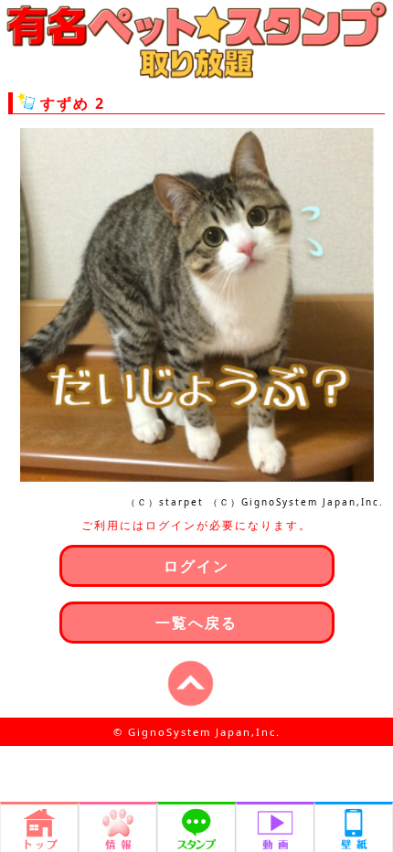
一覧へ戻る (196, 622)
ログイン (196, 566)
